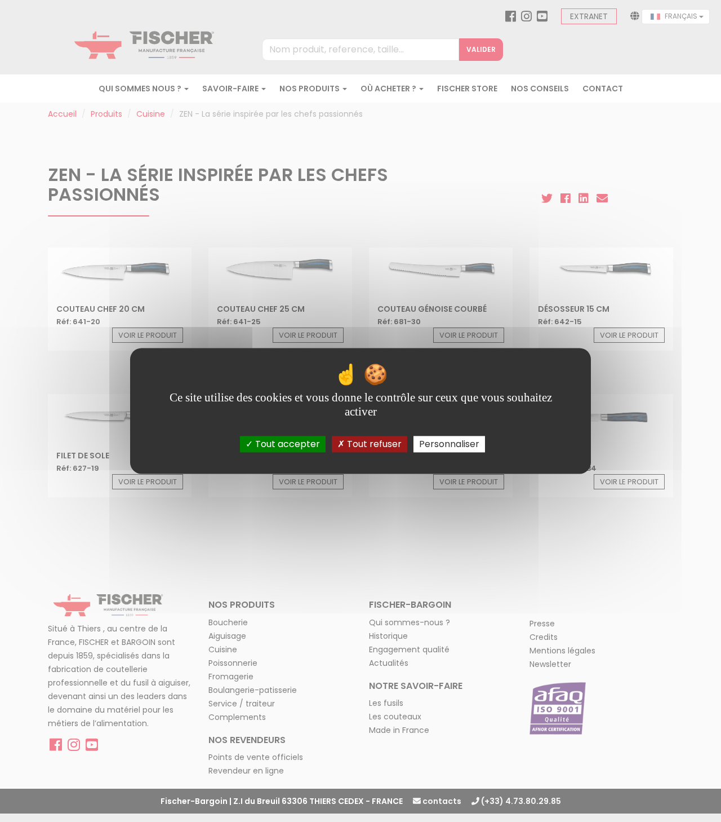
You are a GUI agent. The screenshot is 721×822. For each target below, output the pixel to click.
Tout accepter (286, 443)
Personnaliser (449, 443)
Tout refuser (373, 443)
